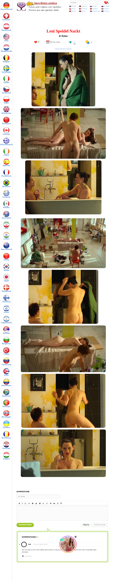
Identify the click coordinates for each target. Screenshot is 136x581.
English (74, 6)
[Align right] (40, 503)
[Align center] (36, 503)
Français (84, 8)
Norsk (83, 11)
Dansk (74, 11)
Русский (106, 6)
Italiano (106, 8)
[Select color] (47, 503)
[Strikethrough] (29, 503)
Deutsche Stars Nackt (63, 49)
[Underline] (25, 503)
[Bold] (19, 503)
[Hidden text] (50, 503)
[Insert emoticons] (43, 503)
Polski (73, 8)
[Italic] (22, 503)
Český (94, 6)
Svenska (106, 11)
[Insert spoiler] (61, 503)
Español (95, 8)
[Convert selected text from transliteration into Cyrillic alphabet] (58, 503)
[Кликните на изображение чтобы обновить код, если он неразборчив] (85, 525)
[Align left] (33, 503)
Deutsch (84, 6)
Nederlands (96, 11)
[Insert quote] (54, 503)
